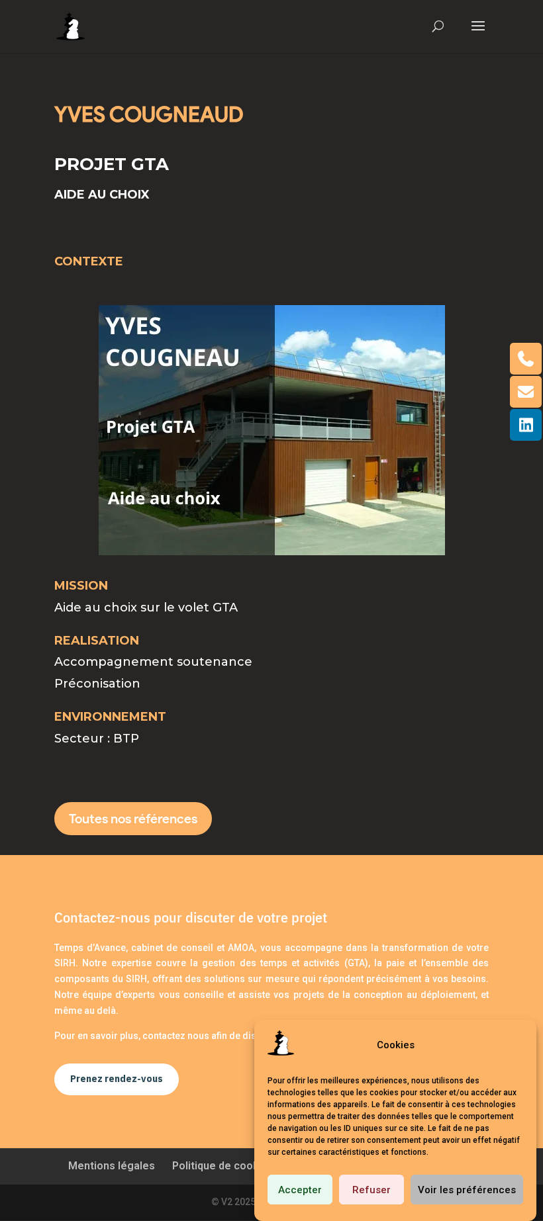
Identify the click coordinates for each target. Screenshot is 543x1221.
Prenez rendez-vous (116, 1079)
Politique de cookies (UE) (235, 1165)
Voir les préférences (467, 1190)
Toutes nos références (133, 819)
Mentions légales (111, 1165)
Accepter (300, 1190)
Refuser (371, 1190)
